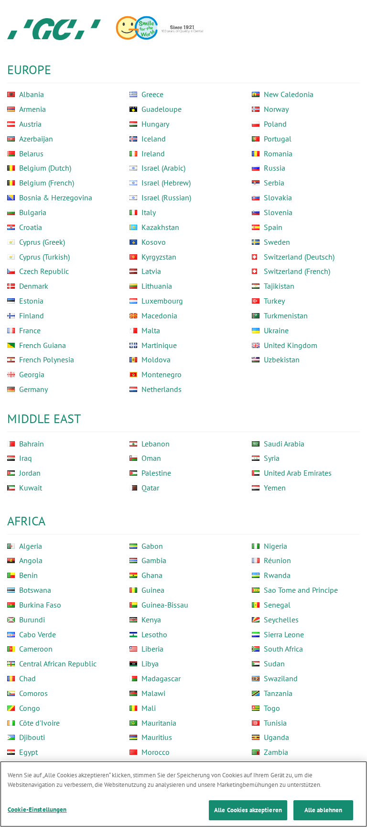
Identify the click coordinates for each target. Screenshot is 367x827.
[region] (183, 794)
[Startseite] (54, 29)
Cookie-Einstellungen (37, 809)
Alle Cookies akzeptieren (248, 810)
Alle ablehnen (323, 810)
